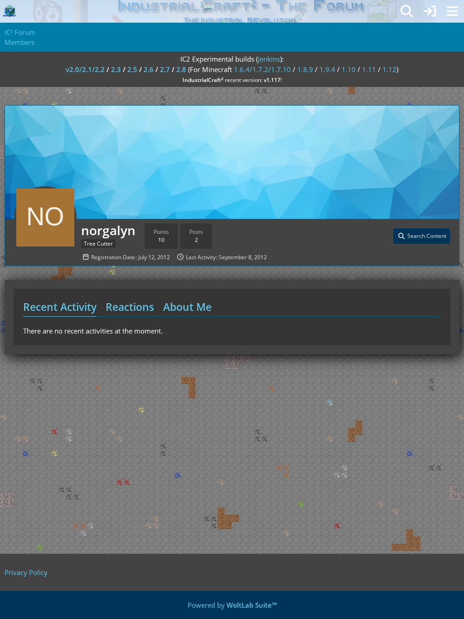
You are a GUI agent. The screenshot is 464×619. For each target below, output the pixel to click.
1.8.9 (305, 69)
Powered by (232, 604)
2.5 (132, 69)
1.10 (349, 69)
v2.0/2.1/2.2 (85, 69)
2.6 (149, 69)
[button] (421, 236)
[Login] (429, 11)
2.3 (116, 69)
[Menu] (452, 11)
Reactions (130, 307)
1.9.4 (327, 69)
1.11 (369, 69)
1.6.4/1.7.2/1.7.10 (262, 69)
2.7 (165, 69)
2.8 (181, 69)
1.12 (389, 69)
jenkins (269, 58)
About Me (187, 307)
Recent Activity (60, 307)
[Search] (407, 11)
